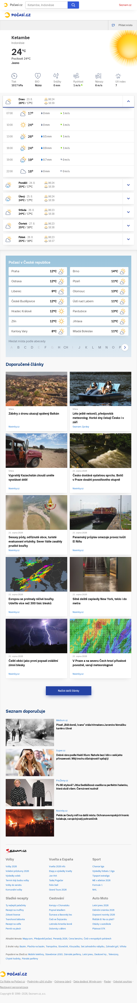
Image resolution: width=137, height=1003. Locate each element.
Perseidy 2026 (60, 938)
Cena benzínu (75, 938)
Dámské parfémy (72, 954)
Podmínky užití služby (39, 981)
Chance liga (98, 866)
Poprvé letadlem (57, 910)
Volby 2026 (11, 866)
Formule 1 (97, 885)
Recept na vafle (13, 924)
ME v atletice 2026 (101, 880)
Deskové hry (100, 954)
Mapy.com (28, 938)
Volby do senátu (14, 885)
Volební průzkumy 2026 (17, 871)
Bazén (23, 946)
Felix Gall (53, 885)
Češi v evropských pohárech (97, 938)
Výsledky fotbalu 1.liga (103, 871)
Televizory (113, 954)
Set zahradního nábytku (92, 946)
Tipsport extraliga (101, 876)
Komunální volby (14, 889)
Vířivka (123, 946)
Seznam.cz (125, 5)
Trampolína (51, 946)
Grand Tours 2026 (58, 889)
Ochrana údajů (62, 981)
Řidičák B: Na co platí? (103, 919)
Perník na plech (13, 928)
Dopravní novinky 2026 (103, 915)
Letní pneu (87, 954)
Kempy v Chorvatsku (59, 905)
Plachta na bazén (35, 946)
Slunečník (63, 946)
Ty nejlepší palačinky (16, 905)
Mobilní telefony (36, 954)
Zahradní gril (112, 946)
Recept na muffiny (15, 910)
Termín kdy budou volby (17, 880)
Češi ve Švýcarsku (58, 919)
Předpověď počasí (43, 938)
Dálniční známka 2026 (103, 910)
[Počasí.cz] (17, 15)
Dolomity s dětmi (57, 928)
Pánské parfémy (30, 958)
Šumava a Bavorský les (60, 915)
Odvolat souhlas (122, 981)
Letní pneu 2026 (100, 905)
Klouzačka (74, 946)
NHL (94, 889)
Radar (107, 981)
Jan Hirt (53, 876)
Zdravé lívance (13, 915)
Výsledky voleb (13, 876)
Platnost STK (98, 928)
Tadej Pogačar (56, 880)
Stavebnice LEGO (54, 954)
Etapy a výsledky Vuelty (60, 871)
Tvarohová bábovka (15, 919)
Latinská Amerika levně (60, 924)
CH (66, 347)
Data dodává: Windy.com (87, 981)
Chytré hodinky (13, 958)
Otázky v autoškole (101, 924)
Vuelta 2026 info (57, 866)
